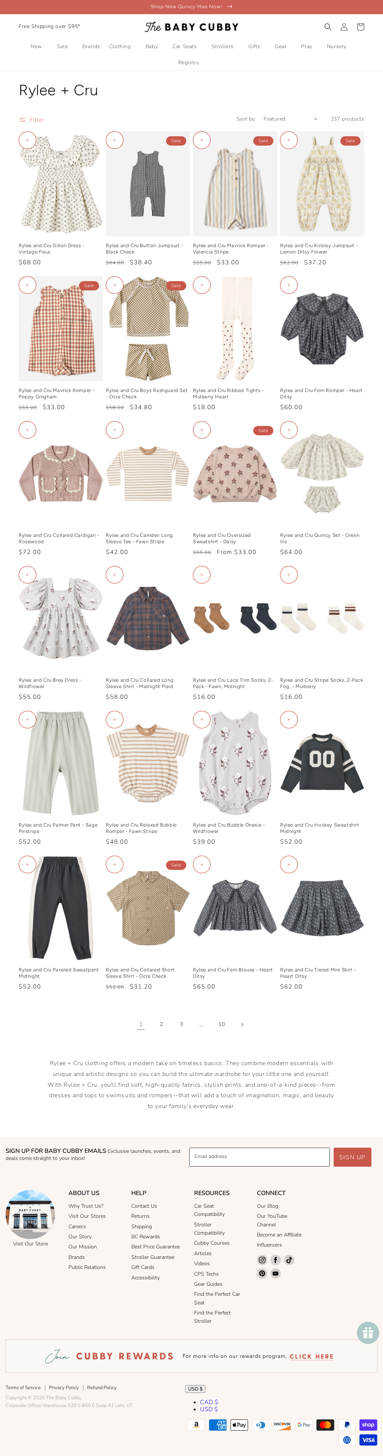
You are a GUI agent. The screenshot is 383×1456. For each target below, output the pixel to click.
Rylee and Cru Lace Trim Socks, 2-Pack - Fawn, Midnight (233, 683)
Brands (76, 1257)
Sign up (352, 1157)
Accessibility (145, 1277)
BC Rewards (145, 1236)
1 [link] (141, 1024)
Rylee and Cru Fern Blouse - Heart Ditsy (233, 973)
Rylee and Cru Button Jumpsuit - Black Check (144, 249)
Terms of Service (23, 1387)
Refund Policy (102, 1387)
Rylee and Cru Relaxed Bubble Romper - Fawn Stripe (141, 828)
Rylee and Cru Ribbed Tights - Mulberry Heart (228, 393)
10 (221, 1024)
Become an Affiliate (279, 1234)
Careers (77, 1226)
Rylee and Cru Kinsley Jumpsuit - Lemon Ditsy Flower (319, 249)
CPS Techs (206, 1274)
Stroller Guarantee (152, 1257)
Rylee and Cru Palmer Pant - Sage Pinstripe (58, 828)
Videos (202, 1263)
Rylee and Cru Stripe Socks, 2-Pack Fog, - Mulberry (321, 683)
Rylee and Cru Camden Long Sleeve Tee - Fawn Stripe (139, 538)
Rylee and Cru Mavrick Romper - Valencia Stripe (231, 249)
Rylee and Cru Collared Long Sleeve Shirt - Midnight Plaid (140, 683)
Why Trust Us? (85, 1206)
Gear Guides (208, 1284)
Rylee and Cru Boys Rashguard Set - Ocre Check (147, 393)
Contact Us (144, 1206)
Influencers (269, 1244)
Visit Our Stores (87, 1216)
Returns (140, 1216)
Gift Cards (142, 1267)
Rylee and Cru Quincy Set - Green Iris (319, 538)
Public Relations (87, 1267)
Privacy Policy (64, 1387)
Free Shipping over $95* (49, 26)
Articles (203, 1253)
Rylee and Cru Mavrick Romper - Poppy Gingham (57, 393)
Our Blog (267, 1206)
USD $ (195, 1389)
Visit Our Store (30, 1243)
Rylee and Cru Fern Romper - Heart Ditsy (321, 393)
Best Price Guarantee (155, 1246)
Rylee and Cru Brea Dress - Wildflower (50, 683)
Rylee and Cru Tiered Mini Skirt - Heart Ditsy (318, 973)
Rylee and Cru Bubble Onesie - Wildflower (229, 828)
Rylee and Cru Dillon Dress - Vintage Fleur (52, 249)
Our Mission (82, 1246)
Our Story (80, 1236)
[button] (328, 27)
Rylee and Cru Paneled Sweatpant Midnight (59, 973)
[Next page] (242, 1024)
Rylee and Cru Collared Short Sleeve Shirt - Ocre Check (140, 973)
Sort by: (246, 118)
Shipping (141, 1226)
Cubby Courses (212, 1243)
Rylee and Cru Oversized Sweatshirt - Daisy (222, 538)
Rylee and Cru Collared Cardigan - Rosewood (59, 538)
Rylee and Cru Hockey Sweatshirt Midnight (319, 828)
